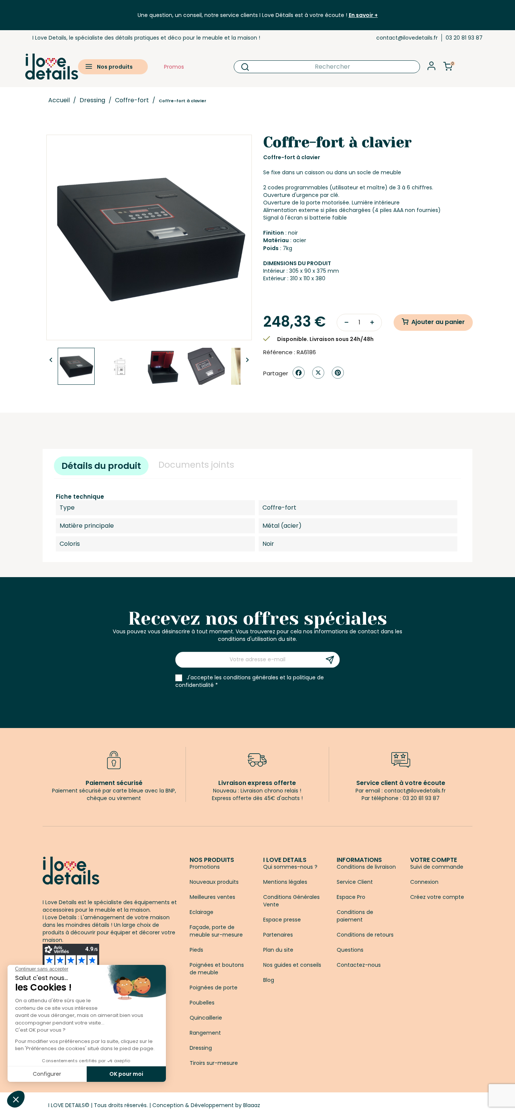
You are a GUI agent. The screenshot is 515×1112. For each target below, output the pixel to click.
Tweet (318, 372)
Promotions (205, 867)
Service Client (355, 882)
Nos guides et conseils (292, 965)
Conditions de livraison (366, 867)
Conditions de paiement (355, 915)
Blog (268, 980)
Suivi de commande (436, 867)
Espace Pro (351, 897)
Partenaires (278, 934)
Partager (298, 372)
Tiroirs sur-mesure (214, 1063)
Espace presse (282, 919)
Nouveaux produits (214, 882)
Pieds (196, 950)
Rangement (205, 1033)
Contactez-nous (359, 965)
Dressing (201, 1048)
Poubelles (202, 1002)
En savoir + (363, 15)
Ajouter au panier (438, 322)
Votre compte (433, 860)
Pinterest (337, 372)
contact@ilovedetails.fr (407, 37)
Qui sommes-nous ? (290, 867)
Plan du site (278, 950)
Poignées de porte (214, 987)
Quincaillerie (206, 1017)
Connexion (424, 882)
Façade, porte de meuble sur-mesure (216, 930)
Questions (350, 950)
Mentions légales (285, 882)
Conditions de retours (365, 934)
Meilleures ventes (212, 897)
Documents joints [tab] (196, 465)
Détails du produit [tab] (101, 466)
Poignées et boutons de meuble (217, 968)
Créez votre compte (437, 897)
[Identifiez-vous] (431, 68)
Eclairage (201, 912)
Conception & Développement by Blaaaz (206, 1105)
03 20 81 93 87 (464, 37)
